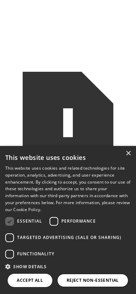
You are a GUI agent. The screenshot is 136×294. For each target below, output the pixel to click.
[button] (68, 266)
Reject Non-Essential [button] (93, 280)
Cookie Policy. (27, 209)
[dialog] (68, 220)
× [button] (128, 153)
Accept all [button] (30, 280)
